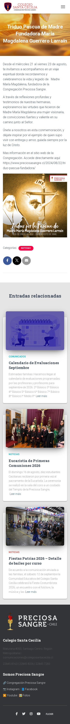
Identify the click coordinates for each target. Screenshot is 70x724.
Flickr (49, 714)
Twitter (23, 713)
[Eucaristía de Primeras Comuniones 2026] (35, 428)
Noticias (26, 248)
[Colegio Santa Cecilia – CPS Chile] (22, 7)
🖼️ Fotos (24, 695)
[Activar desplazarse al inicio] (62, 716)
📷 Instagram (11, 689)
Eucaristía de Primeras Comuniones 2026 (29, 463)
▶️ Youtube (10, 695)
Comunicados (17, 356)
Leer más (41, 396)
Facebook (17, 713)
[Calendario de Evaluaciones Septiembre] (35, 330)
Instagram (31, 713)
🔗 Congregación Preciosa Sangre (24, 682)
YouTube (38, 713)
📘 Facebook (29, 689)
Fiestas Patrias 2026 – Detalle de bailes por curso (35, 561)
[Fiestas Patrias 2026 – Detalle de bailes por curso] (35, 525)
